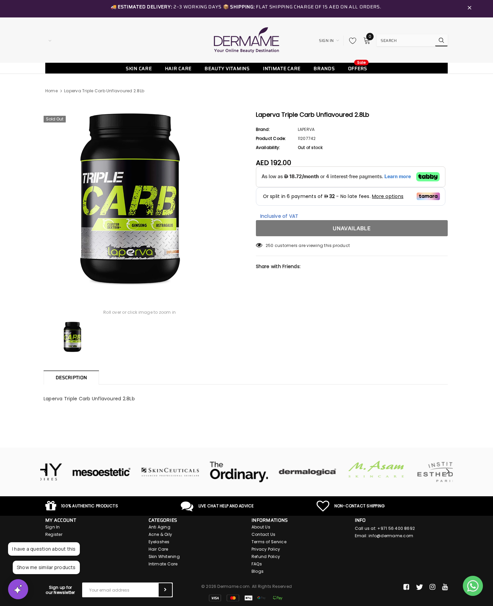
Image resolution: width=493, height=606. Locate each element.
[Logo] (246, 40)
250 (270, 245)
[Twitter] (419, 587)
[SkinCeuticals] (143, 472)
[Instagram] (432, 587)
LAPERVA (306, 129)
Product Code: (271, 138)
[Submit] (165, 590)
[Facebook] (406, 587)
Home (51, 91)
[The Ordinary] (212, 472)
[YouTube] (445, 587)
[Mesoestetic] (75, 472)
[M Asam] (350, 469)
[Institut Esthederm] (418, 472)
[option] (140, 198)
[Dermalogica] (281, 472)
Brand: (263, 129)
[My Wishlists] (351, 41)
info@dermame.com (391, 536)
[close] (469, 8)
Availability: (268, 147)
